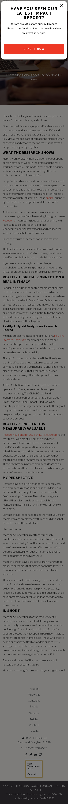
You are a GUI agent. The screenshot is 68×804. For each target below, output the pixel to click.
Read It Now (34, 49)
